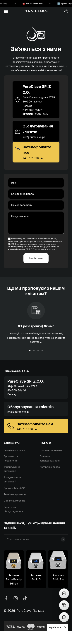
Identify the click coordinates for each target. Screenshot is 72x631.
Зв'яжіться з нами (14, 449)
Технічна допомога (15, 494)
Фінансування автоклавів (12, 468)
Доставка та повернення (11, 458)
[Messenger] (64, 617)
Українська (55, 627)
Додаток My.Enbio (14, 487)
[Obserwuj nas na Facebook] (6, 598)
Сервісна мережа (14, 500)
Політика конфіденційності (50, 458)
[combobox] (57, 627)
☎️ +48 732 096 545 (29, 3)
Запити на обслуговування (13, 509)
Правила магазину (51, 449)
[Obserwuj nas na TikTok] (25, 598)
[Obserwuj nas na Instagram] (15, 598)
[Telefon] (64, 605)
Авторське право (50, 466)
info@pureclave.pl (18, 411)
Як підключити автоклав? (12, 479)
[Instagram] (64, 593)
